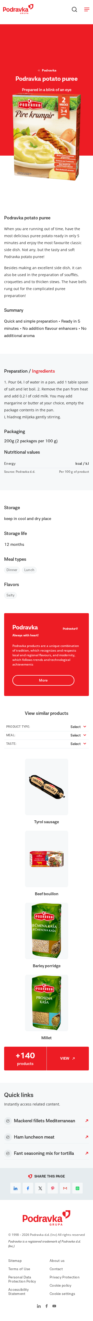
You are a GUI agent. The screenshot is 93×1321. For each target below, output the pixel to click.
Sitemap (15, 1261)
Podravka (49, 70)
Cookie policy (61, 1285)
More (43, 680)
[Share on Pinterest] (53, 1188)
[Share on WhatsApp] (77, 1188)
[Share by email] (65, 1188)
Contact (56, 1269)
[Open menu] (87, 9)
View (64, 1058)
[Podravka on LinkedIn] (39, 1306)
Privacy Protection (65, 1277)
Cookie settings (62, 1294)
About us (57, 1261)
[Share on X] (40, 1188)
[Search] (74, 9)
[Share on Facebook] (28, 1188)
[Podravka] (18, 13)
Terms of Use (19, 1269)
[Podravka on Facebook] (46, 1306)
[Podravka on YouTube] (54, 1306)
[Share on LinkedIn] (15, 1188)
